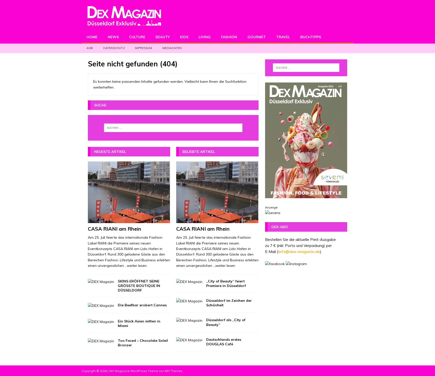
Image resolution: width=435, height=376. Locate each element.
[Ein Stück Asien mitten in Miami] (101, 321)
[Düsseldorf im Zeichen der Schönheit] (189, 301)
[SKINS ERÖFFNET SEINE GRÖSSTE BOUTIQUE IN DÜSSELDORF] (101, 281)
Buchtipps (310, 37)
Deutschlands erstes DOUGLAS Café (223, 341)
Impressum (143, 48)
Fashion (229, 37)
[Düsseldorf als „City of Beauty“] (189, 320)
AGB (90, 48)
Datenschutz (114, 48)
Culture (137, 37)
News (113, 37)
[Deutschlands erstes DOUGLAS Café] (189, 340)
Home (92, 37)
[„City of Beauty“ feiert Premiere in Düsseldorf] (189, 281)
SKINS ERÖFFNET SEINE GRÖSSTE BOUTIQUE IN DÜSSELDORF (139, 286)
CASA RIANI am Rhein (114, 229)
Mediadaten (172, 48)
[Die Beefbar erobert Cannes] (101, 305)
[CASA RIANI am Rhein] (129, 192)
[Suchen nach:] (173, 127)
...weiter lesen (136, 265)
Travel (283, 37)
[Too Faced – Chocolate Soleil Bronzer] (101, 341)
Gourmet (256, 37)
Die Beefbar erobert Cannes (142, 305)
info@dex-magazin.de (299, 251)
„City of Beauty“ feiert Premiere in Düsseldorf (226, 283)
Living (205, 37)
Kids (184, 37)
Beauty (163, 37)
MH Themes (174, 371)
